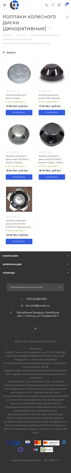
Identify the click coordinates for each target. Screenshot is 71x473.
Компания (10, 256)
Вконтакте (35, 328)
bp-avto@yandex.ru (38, 305)
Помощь (9, 272)
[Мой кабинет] (59, 5)
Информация (12, 264)
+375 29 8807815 (36, 299)
